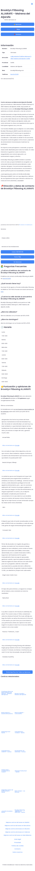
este (2, 291)
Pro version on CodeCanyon (25, 224)
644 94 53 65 (7, 278)
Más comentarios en (10, 445)
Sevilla (31, 20)
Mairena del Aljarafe (22, 20)
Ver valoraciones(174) (7, 78)
